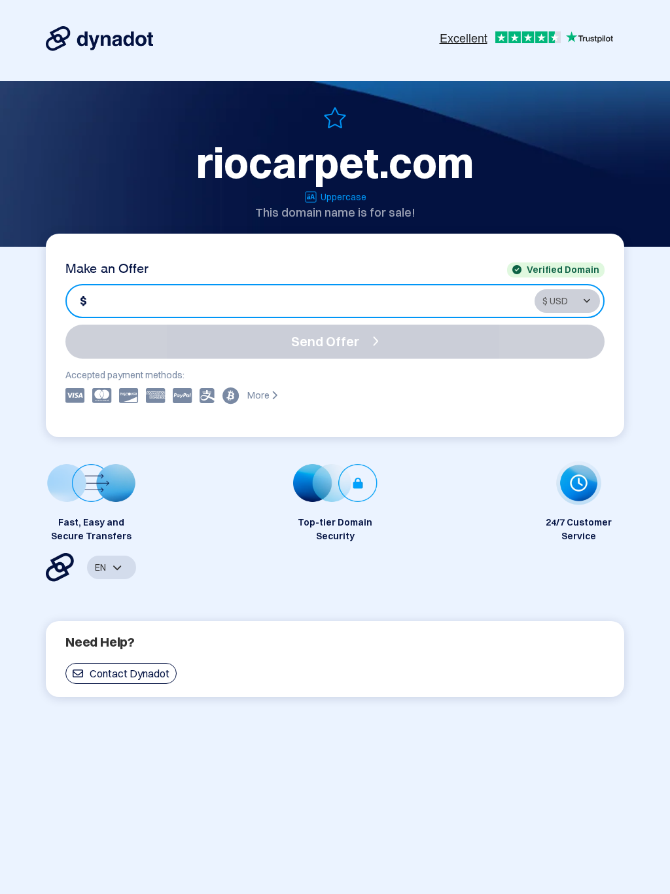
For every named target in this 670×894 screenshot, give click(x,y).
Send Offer (325, 341)
